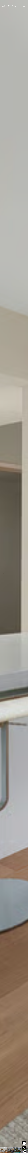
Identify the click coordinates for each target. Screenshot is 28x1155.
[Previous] (3, 573)
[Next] (24, 573)
